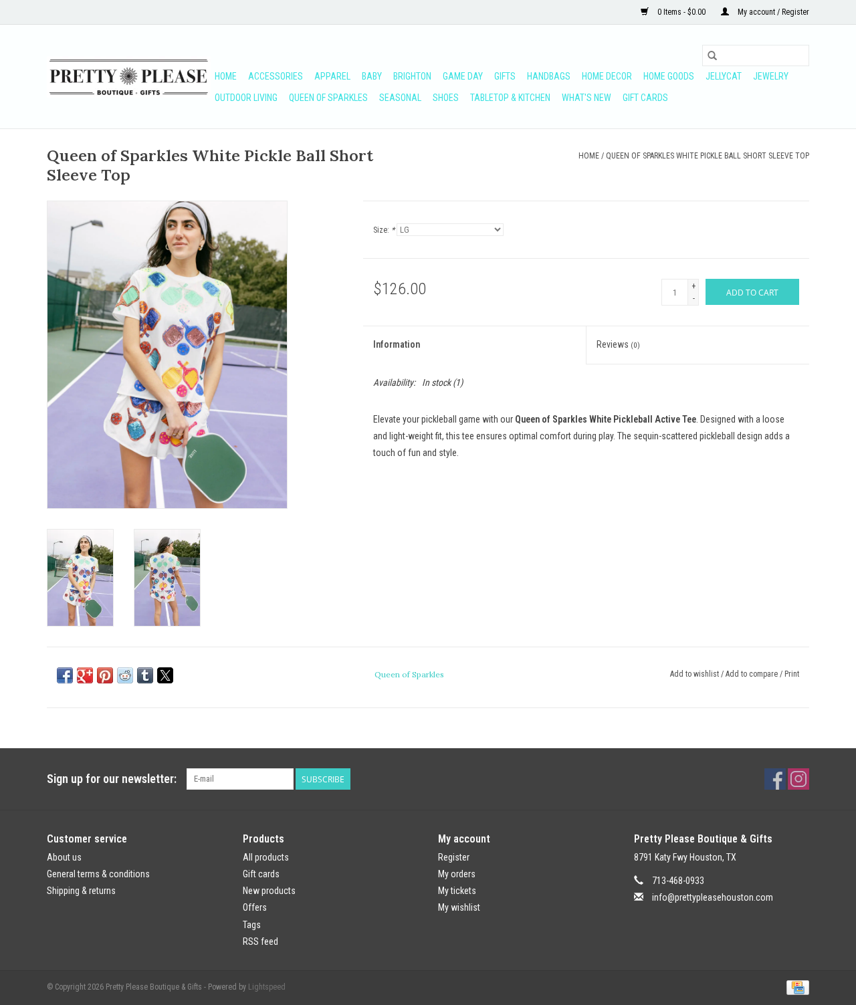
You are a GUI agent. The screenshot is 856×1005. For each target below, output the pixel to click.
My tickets (457, 890)
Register (453, 857)
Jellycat (724, 76)
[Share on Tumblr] (145, 675)
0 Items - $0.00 (681, 12)
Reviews (618, 344)
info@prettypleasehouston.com (712, 897)
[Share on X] (165, 675)
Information (396, 344)
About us (64, 857)
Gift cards (645, 97)
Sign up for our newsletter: (112, 779)
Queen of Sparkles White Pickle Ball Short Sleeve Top (707, 155)
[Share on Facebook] (65, 675)
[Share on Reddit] (125, 675)
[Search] (712, 55)
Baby (372, 76)
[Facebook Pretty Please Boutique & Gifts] (775, 779)
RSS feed (260, 941)
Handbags (548, 76)
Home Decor (607, 76)
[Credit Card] (795, 987)
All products (266, 857)
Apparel (332, 76)
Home (226, 76)
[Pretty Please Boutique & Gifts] (129, 77)
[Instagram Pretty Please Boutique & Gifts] (798, 779)
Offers (255, 907)
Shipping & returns (81, 890)
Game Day (463, 76)
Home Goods (668, 76)
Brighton (412, 76)
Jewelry (770, 76)
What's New (586, 97)
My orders (456, 874)
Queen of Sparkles (328, 97)
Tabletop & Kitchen (510, 97)
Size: (384, 230)
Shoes (446, 97)
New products (269, 890)
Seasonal (400, 97)
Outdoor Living (246, 97)
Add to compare (753, 674)
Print (791, 674)
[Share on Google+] (85, 675)
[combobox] (755, 55)
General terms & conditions (98, 874)
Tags (252, 924)
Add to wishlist (695, 674)
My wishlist (459, 907)
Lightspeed (267, 987)
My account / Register (772, 12)
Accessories (275, 76)
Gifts (505, 76)
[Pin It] (105, 675)
